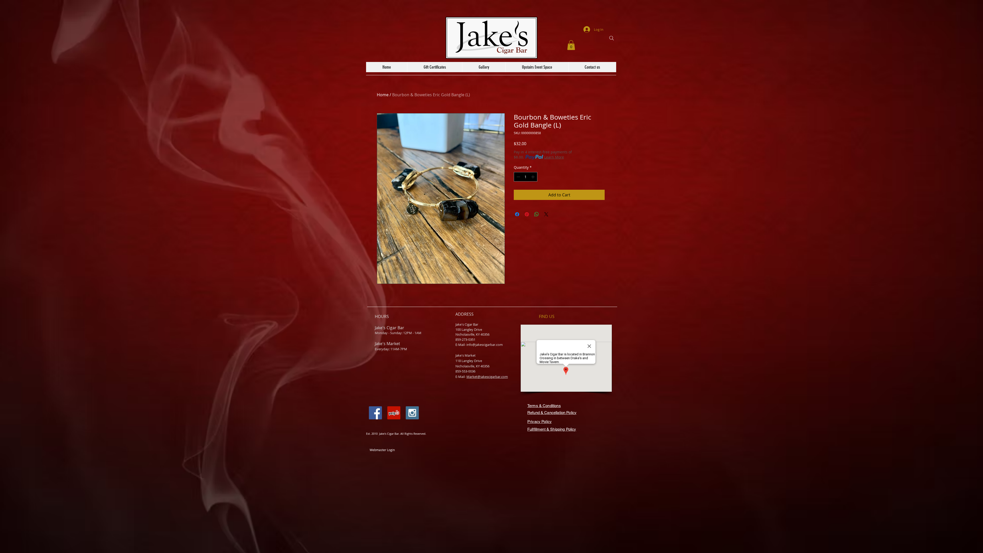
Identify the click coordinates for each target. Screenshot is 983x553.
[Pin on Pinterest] (527, 214)
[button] (571, 45)
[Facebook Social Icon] (375, 412)
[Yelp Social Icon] (393, 412)
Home (383, 95)
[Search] (611, 38)
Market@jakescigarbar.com (487, 376)
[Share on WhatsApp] (536, 214)
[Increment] (533, 176)
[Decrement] (518, 176)
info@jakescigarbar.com (484, 344)
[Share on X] (546, 214)
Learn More (554, 157)
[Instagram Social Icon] (412, 412)
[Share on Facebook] (517, 214)
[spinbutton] (525, 176)
